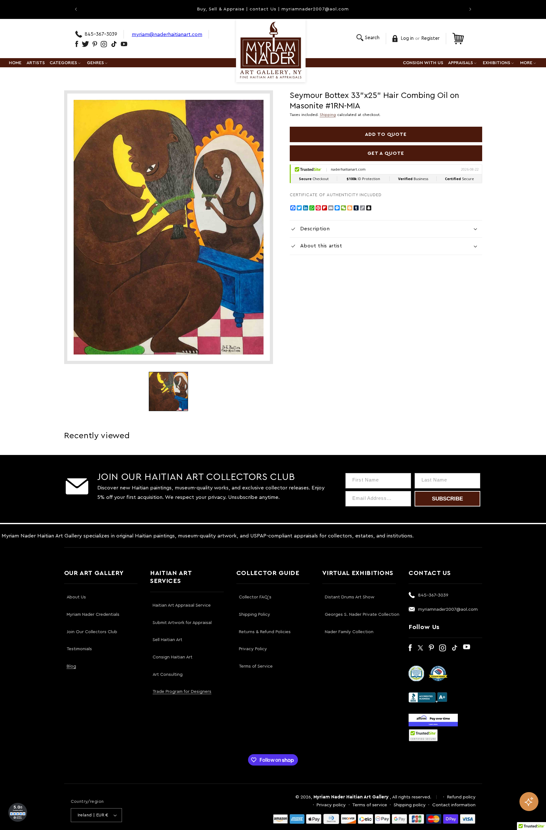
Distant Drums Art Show (349, 597)
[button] (367, 37)
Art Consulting (168, 674)
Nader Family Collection (349, 632)
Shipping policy (410, 805)
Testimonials (79, 649)
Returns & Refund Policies (265, 632)
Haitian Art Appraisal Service (182, 605)
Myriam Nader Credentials (93, 614)
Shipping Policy (254, 614)
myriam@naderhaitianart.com (167, 34)
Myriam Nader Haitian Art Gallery (351, 797)
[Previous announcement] (76, 9)
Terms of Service (256, 666)
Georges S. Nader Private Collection (362, 614)
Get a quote (385, 153)
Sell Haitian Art (167, 640)
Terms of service (369, 805)
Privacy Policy (253, 649)
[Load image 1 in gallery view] (168, 391)
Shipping (328, 115)
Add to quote (386, 134)
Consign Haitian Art (172, 657)
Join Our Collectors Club (92, 632)
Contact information (454, 805)
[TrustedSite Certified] (423, 735)
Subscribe (447, 499)
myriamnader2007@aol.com (448, 609)
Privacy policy (331, 805)
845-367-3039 (101, 34)
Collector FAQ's (255, 597)
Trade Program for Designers (182, 691)
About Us (76, 597)
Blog (71, 666)
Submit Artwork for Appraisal (182, 623)
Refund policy (461, 797)
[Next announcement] (470, 9)
